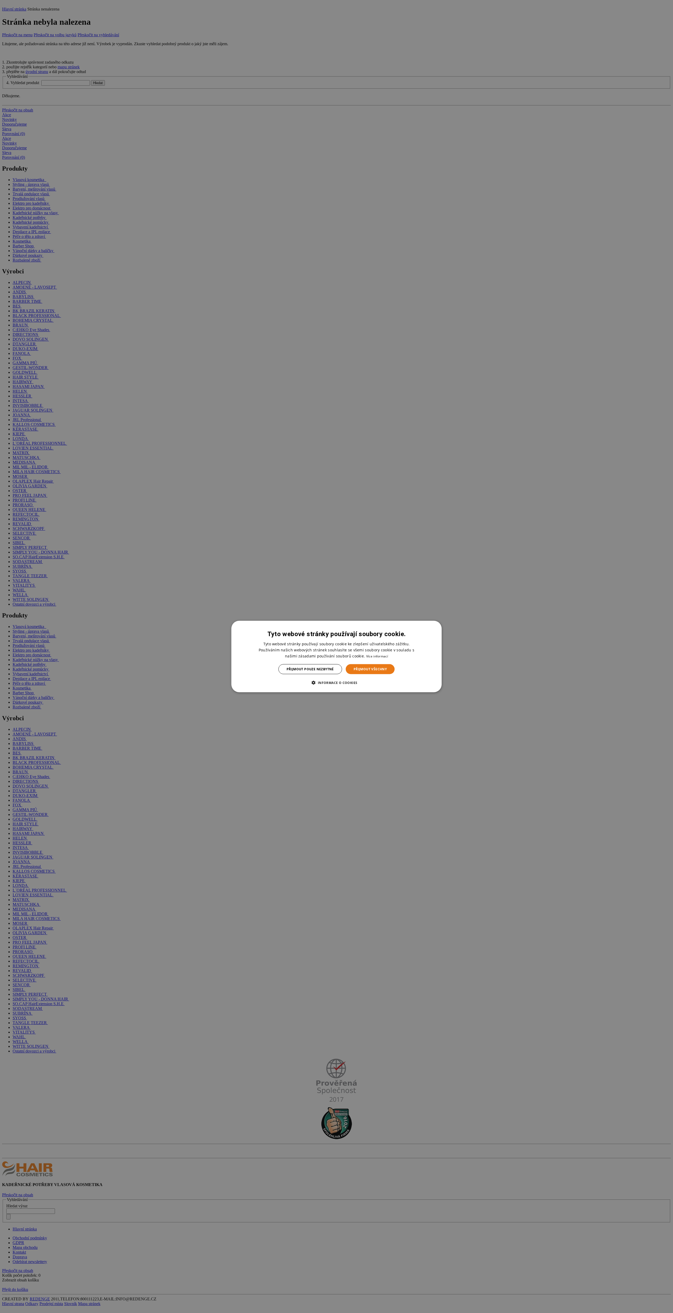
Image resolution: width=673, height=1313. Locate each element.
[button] (336, 683)
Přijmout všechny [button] (370, 669)
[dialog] (336, 656)
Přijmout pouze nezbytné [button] (310, 669)
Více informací (377, 656)
